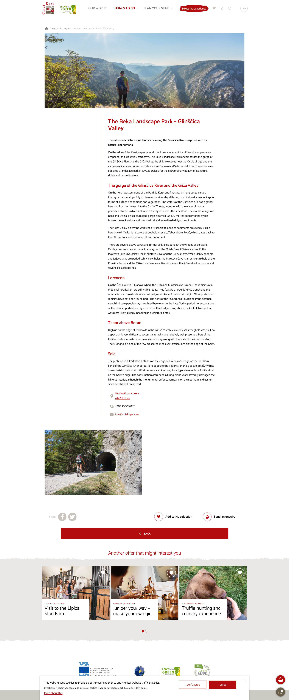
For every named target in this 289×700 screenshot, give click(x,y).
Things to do (56, 28)
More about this (53, 693)
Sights (67, 28)
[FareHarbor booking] (280, 680)
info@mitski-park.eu (127, 414)
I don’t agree (192, 684)
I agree (222, 684)
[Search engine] (230, 8)
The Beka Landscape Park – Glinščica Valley (93, 28)
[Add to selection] (102, 572)
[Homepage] (48, 8)
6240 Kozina (127, 396)
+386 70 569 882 (125, 406)
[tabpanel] (76, 598)
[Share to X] (72, 517)
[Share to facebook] (62, 517)
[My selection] (214, 8)
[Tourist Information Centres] (222, 8)
